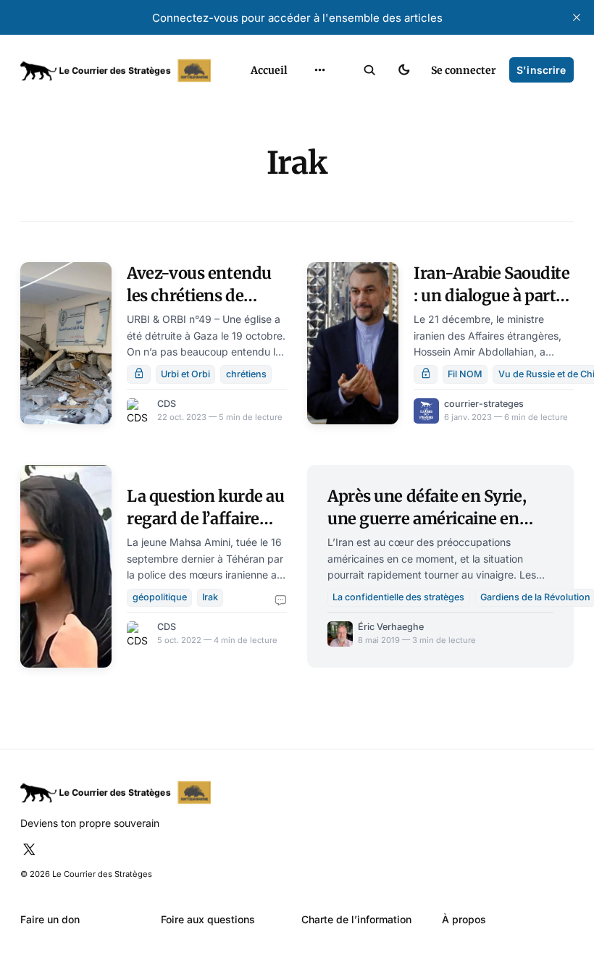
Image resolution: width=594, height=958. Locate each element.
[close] (576, 17)
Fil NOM (465, 374)
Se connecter (463, 70)
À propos (464, 919)
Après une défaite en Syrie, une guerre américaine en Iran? (426, 518)
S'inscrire (541, 70)
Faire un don (50, 919)
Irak (210, 597)
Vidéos (303, 198)
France (303, 124)
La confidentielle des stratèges (398, 597)
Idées (300, 148)
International (318, 99)
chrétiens (246, 374)
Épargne (307, 173)
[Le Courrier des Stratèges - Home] (121, 70)
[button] (370, 70)
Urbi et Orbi (185, 374)
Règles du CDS (320, 222)
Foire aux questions (208, 919)
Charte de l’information (356, 919)
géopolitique (160, 597)
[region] (320, 70)
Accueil (269, 70)
